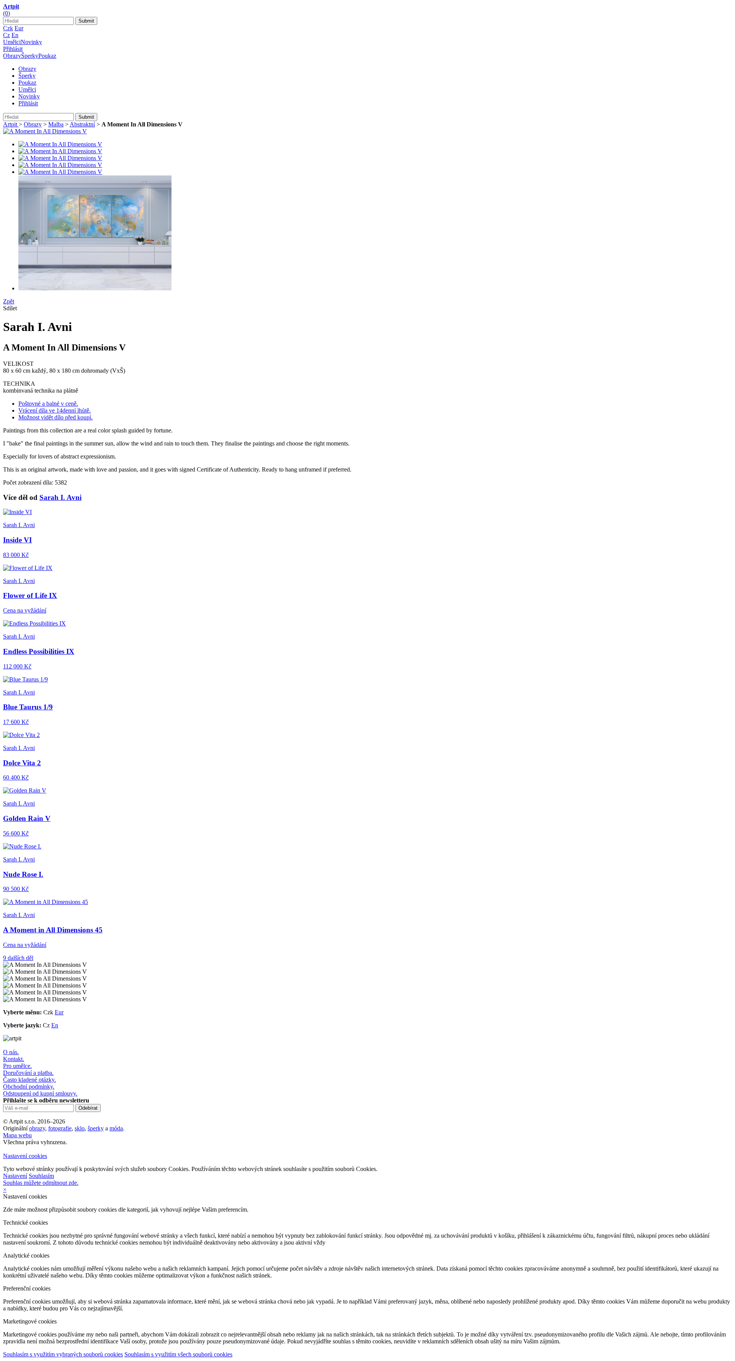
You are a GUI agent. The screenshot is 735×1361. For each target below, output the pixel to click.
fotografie (60, 1128)
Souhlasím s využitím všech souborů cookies (178, 1354)
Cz (6, 35)
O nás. (11, 1052)
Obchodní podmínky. (28, 1086)
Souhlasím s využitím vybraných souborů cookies (63, 1354)
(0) (6, 13)
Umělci (12, 42)
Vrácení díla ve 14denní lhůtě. (54, 410)
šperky (96, 1128)
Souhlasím (41, 1176)
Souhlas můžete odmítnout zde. (40, 1182)
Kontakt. (13, 1059)
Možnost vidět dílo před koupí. (55, 417)
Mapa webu (17, 1135)
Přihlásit (13, 49)
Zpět (8, 301)
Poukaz (47, 55)
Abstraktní (82, 124)
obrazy (37, 1128)
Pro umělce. (17, 1066)
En (14, 35)
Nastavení (15, 1176)
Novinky (31, 42)
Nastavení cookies (25, 1156)
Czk (8, 28)
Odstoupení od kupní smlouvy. (40, 1093)
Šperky (29, 55)
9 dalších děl (18, 958)
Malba (56, 124)
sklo (80, 1128)
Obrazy (12, 55)
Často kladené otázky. (29, 1079)
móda (116, 1128)
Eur (19, 28)
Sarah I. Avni (60, 497)
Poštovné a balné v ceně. (48, 403)
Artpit (11, 124)
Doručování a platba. (28, 1072)
